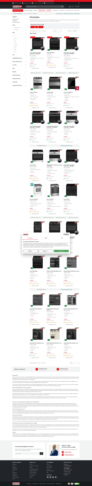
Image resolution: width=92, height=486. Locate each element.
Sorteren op (70, 30)
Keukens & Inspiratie (28, 10)
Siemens (40, 404)
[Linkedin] (50, 477)
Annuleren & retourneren (34, 465)
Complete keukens (15, 477)
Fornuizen (35, 13)
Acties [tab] (13, 25)
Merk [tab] (13, 32)
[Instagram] (53, 477)
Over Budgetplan (55, 10)
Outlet (13, 478)
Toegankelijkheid (58, 483)
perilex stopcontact (73, 416)
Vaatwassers (14, 475)
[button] (72, 6)
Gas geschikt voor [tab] (16, 78)
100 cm (35, 427)
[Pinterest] (56, 477)
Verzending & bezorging (34, 469)
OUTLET (48, 10)
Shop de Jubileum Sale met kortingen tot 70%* (46, 0)
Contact (31, 464)
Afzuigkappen (14, 469)
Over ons (48, 464)
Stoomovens (14, 472)
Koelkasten (14, 464)
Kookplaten (14, 467)
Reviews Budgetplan (50, 470)
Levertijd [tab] (14, 64)
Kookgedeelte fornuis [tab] (17, 58)
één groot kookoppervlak (32, 430)
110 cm (39, 427)
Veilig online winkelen (42, 483)
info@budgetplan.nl (69, 454)
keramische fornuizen (39, 393)
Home (25, 13)
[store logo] (18, 6)
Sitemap (31, 477)
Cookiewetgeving (35, 483)
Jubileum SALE (42, 10)
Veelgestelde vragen (69, 10)
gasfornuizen (39, 389)
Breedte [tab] (14, 71)
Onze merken (32, 475)
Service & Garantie (51, 436)
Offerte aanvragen (33, 472)
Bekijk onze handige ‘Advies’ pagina (66, 145)
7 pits (24, 430)
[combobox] (44, 6)
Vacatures (48, 469)
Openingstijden (62, 10)
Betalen (31, 467)
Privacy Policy (29, 483)
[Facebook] (48, 477)
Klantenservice (77, 10)
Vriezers (13, 465)
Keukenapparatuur (29, 13)
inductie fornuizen (32, 393)
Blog (47, 472)
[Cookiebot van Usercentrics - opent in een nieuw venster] (64, 234)
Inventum (35, 404)
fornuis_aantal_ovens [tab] (17, 61)
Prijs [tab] (13, 54)
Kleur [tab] (13, 68)
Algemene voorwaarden (50, 483)
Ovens (13, 470)
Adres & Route (49, 467)
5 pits (20, 430)
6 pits (22, 430)
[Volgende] (61, 31)
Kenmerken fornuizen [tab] (17, 85)
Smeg (66, 404)
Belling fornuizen (53, 403)
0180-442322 (68, 452)
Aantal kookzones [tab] (16, 75)
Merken (35, 10)
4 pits (18, 430)
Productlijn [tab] (14, 81)
